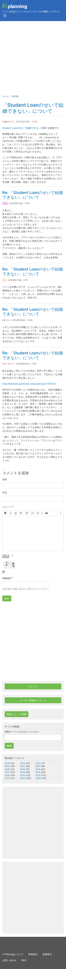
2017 (7, 772)
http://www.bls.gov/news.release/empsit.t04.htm (29, 383)
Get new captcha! (3, 572)
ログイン (33, 686)
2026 (7, 763)
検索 (9, 745)
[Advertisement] (33, 56)
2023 (7, 766)
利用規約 (33, 954)
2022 (22, 766)
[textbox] (33, 533)
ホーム (5, 96)
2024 (38, 763)
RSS (23, 960)
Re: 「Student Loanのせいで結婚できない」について (32, 195)
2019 (22, 769)
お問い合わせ (9, 960)
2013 (22, 775)
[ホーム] (14, 6)
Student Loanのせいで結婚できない (21, 127)
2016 (22, 772)
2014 (7, 775)
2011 (7, 778)
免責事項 (47, 954)
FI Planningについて (12, 954)
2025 (22, 763)
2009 (38, 778)
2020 (7, 769)
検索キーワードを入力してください (22, 731)
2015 (37, 772)
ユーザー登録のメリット (33, 700)
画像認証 (7, 578)
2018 (37, 769)
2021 (37, 766)
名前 (4, 479)
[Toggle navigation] (4, 15)
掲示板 (15, 96)
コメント (7, 506)
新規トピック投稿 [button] (16, 714)
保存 (6, 598)
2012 (37, 775)
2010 (22, 778)
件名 (4, 492)
